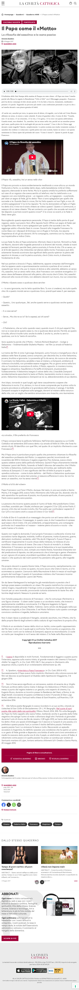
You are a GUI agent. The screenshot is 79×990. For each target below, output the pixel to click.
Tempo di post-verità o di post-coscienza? (17, 867)
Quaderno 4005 (32, 14)
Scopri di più (10, 938)
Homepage (8, 14)
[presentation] (37, 882)
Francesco (34, 824)
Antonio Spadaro (8, 39)
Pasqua (58, 824)
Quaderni (20, 14)
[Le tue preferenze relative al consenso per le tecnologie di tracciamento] (75, 986)
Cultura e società (11, 22)
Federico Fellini (19, 824)
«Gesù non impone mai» (53, 866)
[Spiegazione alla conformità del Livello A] (55, 970)
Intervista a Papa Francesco (31, 670)
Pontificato (29, 22)
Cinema (6, 824)
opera (9, 657)
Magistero (46, 824)
